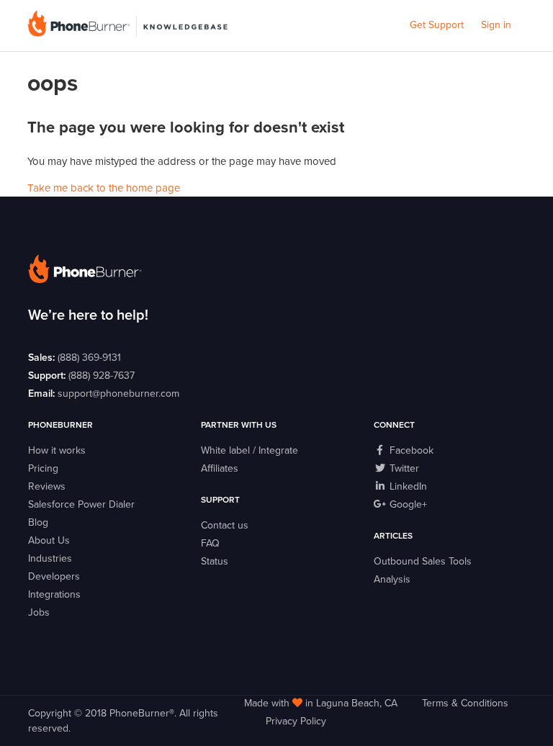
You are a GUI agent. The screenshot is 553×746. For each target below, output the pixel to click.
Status (214, 561)
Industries (50, 558)
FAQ (210, 543)
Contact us (224, 525)
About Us (49, 540)
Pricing (43, 468)
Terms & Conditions (465, 703)
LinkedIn (407, 486)
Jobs (39, 612)
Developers (54, 576)
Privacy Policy (296, 721)
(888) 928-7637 (101, 375)
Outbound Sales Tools (423, 561)
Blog (38, 522)
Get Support (437, 25)
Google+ (407, 504)
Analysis (392, 579)
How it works (57, 450)
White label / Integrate (249, 450)
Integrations (54, 594)
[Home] (127, 33)
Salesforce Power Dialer (81, 504)
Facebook (410, 450)
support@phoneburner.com (118, 393)
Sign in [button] (496, 25)
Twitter (403, 468)
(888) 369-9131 (89, 357)
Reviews (47, 486)
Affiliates (219, 468)
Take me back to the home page (103, 187)
